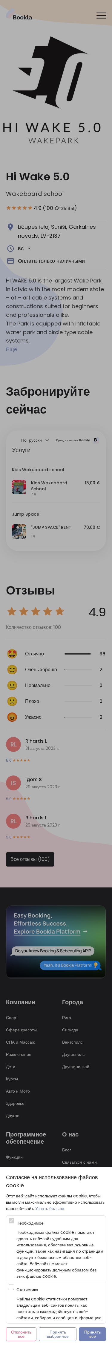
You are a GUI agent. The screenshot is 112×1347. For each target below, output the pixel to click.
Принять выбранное (58, 1334)
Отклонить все (22, 1334)
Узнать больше (49, 1208)
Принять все (93, 1334)
